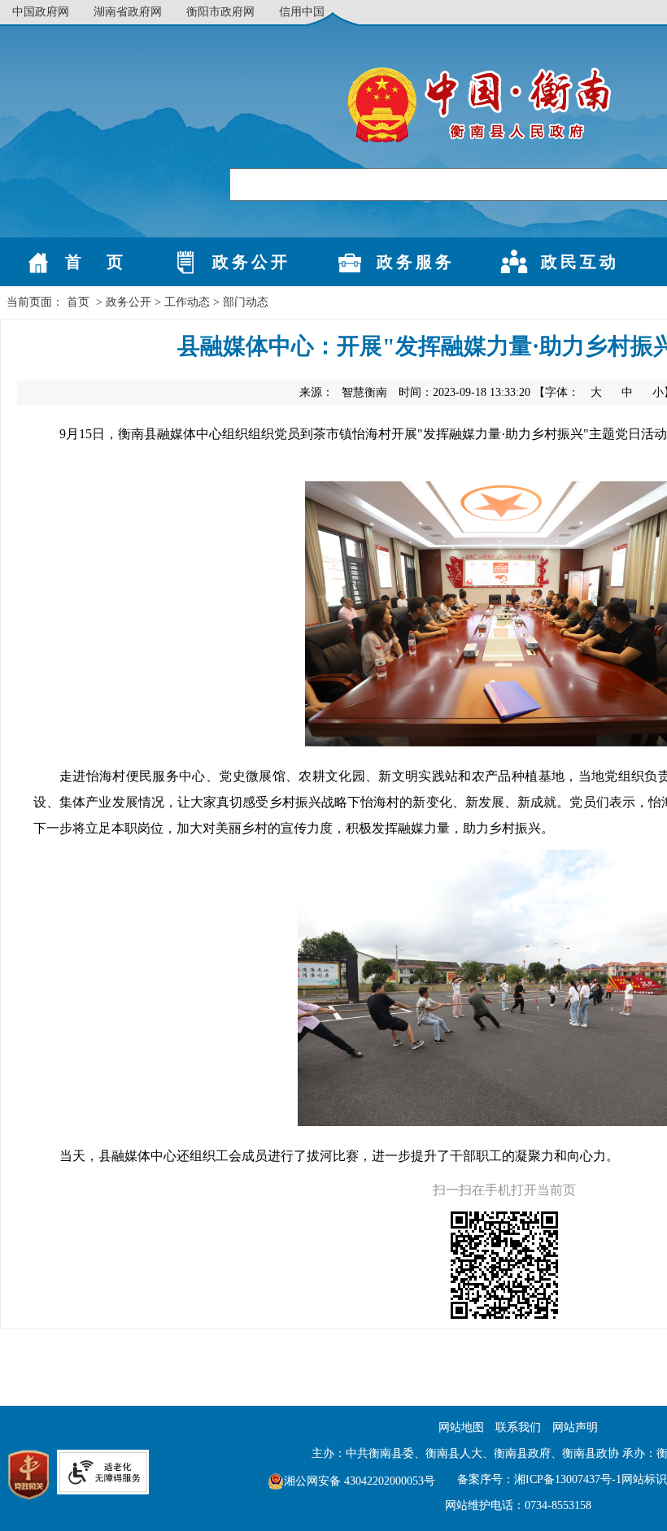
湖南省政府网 (128, 12)
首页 (78, 302)
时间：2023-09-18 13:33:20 (464, 392)
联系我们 (518, 1427)
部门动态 (245, 302)
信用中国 (302, 12)
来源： (343, 392)
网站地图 (461, 1427)
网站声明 (575, 1427)
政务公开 (128, 302)
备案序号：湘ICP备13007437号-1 (539, 1479)
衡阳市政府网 (220, 12)
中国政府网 (40, 12)
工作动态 (187, 302)
